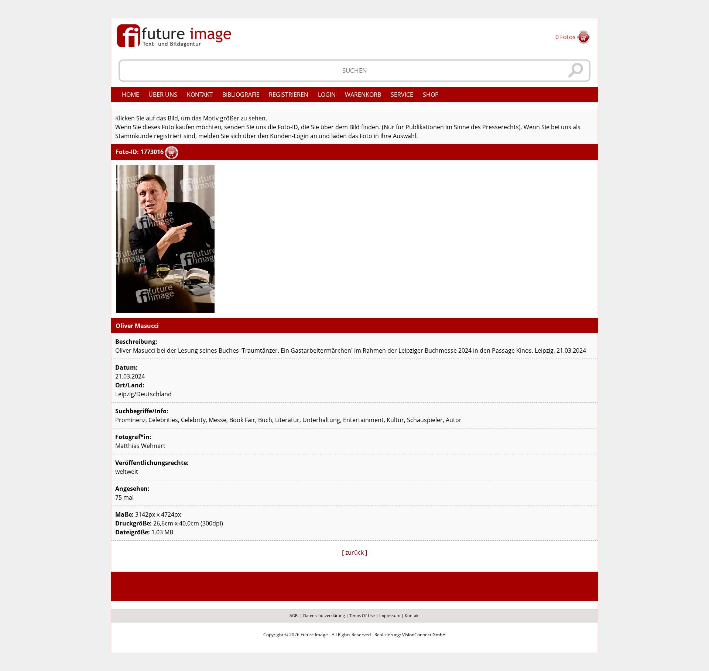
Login (327, 94)
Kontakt (200, 94)
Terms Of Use (362, 615)
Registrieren (288, 94)
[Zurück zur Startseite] (174, 35)
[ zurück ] (354, 552)
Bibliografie (241, 94)
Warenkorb (363, 94)
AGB (294, 615)
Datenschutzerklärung (324, 615)
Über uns (162, 94)
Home (130, 94)
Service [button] (402, 94)
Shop (431, 94)
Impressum (389, 615)
